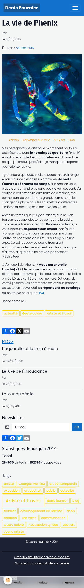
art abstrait (33, 490)
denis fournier (57, 500)
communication (53, 518)
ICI (41, 292)
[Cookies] (8, 580)
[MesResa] (68, 582)
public (51, 490)
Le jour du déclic (17, 394)
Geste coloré (32, 313)
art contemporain (63, 483)
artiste (9, 483)
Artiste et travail (59, 313)
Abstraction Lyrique (43, 524)
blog (75, 500)
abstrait (69, 524)
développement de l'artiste (41, 511)
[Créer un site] (15, 582)
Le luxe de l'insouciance (24, 371)
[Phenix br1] (42, 94)
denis (71, 511)
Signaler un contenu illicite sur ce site (42, 563)
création (10, 518)
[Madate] (42, 582)
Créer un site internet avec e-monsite (42, 557)
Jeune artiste (14, 531)
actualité (11, 313)
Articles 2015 (25, 48)
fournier (10, 511)
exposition (12, 490)
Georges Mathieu (32, 483)
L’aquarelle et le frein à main (30, 348)
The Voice (29, 518)
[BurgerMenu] (75, 8)
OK (77, 427)
